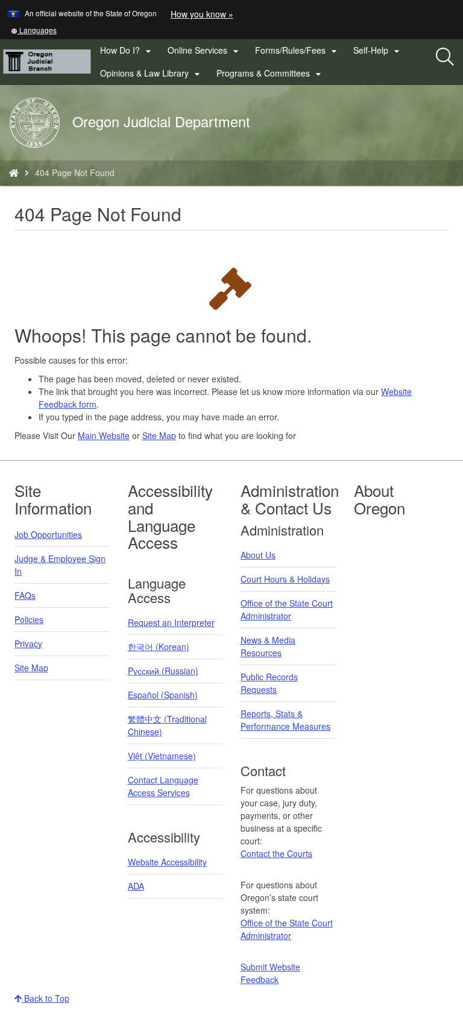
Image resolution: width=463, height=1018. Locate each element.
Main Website (104, 435)
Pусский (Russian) (163, 671)
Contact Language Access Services (163, 786)
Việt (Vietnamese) (162, 756)
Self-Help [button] (378, 50)
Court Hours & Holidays (285, 579)
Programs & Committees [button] (270, 73)
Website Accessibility (167, 862)
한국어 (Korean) (158, 646)
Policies (28, 619)
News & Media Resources (268, 646)
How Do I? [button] (127, 50)
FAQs (25, 595)
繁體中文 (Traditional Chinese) (167, 725)
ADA (136, 886)
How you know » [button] (202, 14)
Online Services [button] (205, 50)
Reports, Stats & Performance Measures (285, 719)
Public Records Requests (269, 683)
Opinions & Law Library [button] (151, 73)
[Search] (445, 57)
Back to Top (45, 998)
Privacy (28, 643)
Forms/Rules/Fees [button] (297, 50)
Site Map (159, 435)
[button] (34, 30)
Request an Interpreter (171, 622)
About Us (258, 555)
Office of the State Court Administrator (287, 609)
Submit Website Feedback (270, 973)
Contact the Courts (276, 853)
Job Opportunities (48, 534)
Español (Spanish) (163, 695)
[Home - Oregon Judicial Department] (14, 172)
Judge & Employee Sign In (60, 564)
